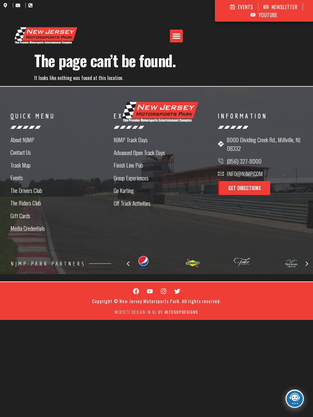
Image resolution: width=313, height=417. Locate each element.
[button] (176, 36)
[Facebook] (136, 291)
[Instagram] (163, 291)
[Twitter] (177, 291)
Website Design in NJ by (156, 312)
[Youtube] (150, 291)
